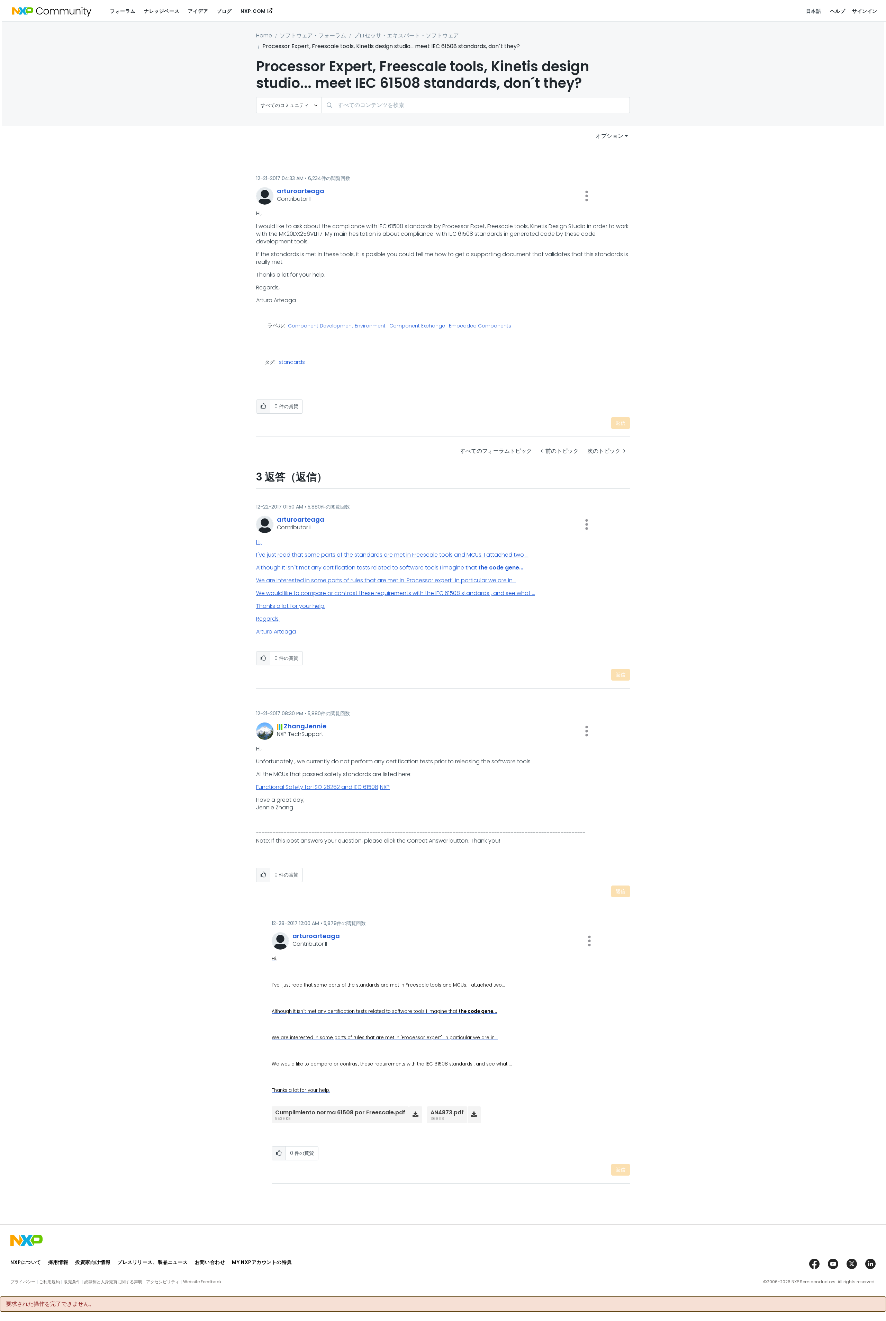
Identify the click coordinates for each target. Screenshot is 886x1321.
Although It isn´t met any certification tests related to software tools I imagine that (389, 568)
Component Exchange (417, 326)
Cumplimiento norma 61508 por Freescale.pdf (340, 1112)
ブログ (224, 11)
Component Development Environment (337, 326)
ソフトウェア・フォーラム (313, 35)
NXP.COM (253, 11)
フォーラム (122, 11)
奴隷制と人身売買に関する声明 (113, 1282)
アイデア (198, 11)
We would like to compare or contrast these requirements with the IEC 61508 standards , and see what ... (395, 593)
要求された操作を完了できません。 (50, 1304)
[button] (586, 196)
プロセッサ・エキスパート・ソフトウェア (406, 35)
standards (292, 362)
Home (264, 35)
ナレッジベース (161, 11)
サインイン (864, 11)
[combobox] (476, 105)
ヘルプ (838, 11)
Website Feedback (202, 1282)
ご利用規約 (49, 1282)
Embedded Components (480, 326)
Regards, (268, 619)
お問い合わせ (210, 1262)
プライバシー (22, 1282)
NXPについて (25, 1262)
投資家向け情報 (92, 1262)
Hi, (259, 542)
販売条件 (72, 1282)
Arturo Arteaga (276, 632)
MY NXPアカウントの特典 (262, 1262)
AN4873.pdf (447, 1112)
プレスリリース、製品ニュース (152, 1262)
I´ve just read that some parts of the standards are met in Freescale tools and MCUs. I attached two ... (392, 555)
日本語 (813, 11)
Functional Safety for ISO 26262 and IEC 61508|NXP (323, 787)
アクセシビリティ (162, 1282)
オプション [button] (609, 136)
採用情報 (58, 1262)
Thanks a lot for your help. (290, 606)
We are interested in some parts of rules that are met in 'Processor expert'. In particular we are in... (386, 580)
